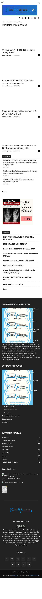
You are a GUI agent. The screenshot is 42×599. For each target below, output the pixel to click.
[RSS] (29, 559)
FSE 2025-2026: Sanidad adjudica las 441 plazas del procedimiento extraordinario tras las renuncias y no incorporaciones (20, 163)
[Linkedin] (18, 559)
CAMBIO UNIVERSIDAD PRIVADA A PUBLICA (17, 278)
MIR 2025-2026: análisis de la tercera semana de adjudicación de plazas (18, 181)
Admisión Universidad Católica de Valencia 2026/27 (20, 255)
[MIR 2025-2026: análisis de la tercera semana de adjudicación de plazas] (17, 335)
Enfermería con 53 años (13, 284)
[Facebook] (19, 18)
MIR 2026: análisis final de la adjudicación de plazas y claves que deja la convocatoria (20, 172)
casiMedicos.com (34, 575)
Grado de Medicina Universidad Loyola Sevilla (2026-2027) (19, 271)
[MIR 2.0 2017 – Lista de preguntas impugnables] (21, 38)
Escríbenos (5, 422)
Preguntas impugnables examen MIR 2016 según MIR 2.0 (19, 112)
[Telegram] (28, 18)
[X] (35, 18)
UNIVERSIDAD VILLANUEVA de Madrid (18, 261)
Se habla (6, 232)
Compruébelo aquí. (13, 478)
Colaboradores (7, 419)
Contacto (28, 572)
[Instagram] (22, 18)
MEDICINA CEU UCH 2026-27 (15, 244)
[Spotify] (25, 18)
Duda (5, 289)
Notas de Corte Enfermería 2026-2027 (19, 249)
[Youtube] (38, 18)
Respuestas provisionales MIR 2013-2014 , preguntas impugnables (19, 146)
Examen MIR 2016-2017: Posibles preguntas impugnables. (18, 81)
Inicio (3, 22)
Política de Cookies (10, 410)
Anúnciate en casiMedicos (10, 416)
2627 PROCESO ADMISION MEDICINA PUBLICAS (18, 238)
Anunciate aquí (15, 572)
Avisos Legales (9, 407)
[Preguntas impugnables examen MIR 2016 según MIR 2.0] (21, 99)
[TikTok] (32, 18)
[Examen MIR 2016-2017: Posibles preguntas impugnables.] (21, 68)
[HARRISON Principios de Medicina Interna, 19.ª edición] (17, 397)
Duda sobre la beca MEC (13, 265)
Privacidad (7, 413)
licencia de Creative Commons (16, 532)
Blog (22, 572)
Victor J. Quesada (7, 55)
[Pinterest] (23, 559)
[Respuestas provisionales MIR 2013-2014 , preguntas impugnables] (21, 132)
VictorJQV (15, 575)
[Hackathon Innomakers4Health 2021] (17, 387)
